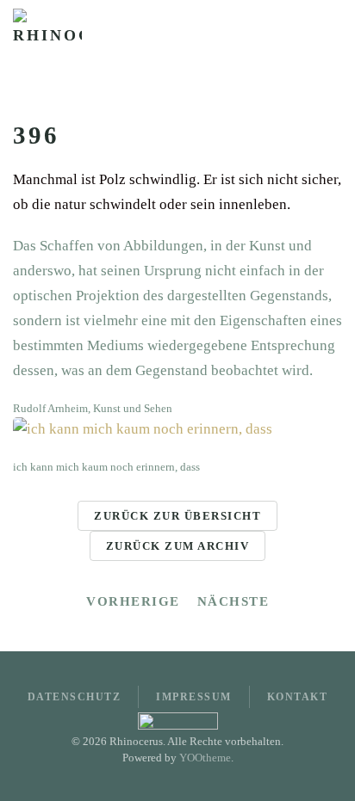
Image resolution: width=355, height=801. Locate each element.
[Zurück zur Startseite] (47, 43)
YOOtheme (205, 757)
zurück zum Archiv (178, 545)
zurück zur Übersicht (177, 515)
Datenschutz (74, 697)
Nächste (233, 601)
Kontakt (297, 697)
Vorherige (133, 601)
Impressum (194, 697)
